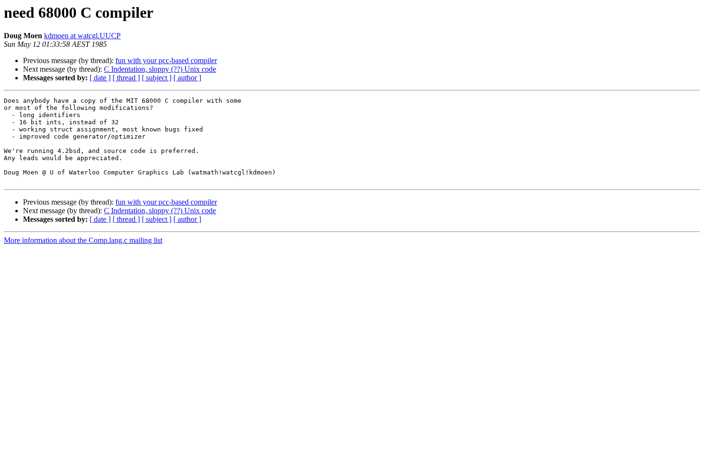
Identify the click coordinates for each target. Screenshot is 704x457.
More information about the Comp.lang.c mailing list (83, 240)
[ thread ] (126, 78)
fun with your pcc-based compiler (166, 60)
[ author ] (187, 78)
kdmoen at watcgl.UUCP (82, 36)
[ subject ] (156, 78)
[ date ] (100, 78)
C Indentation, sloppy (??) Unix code (160, 69)
